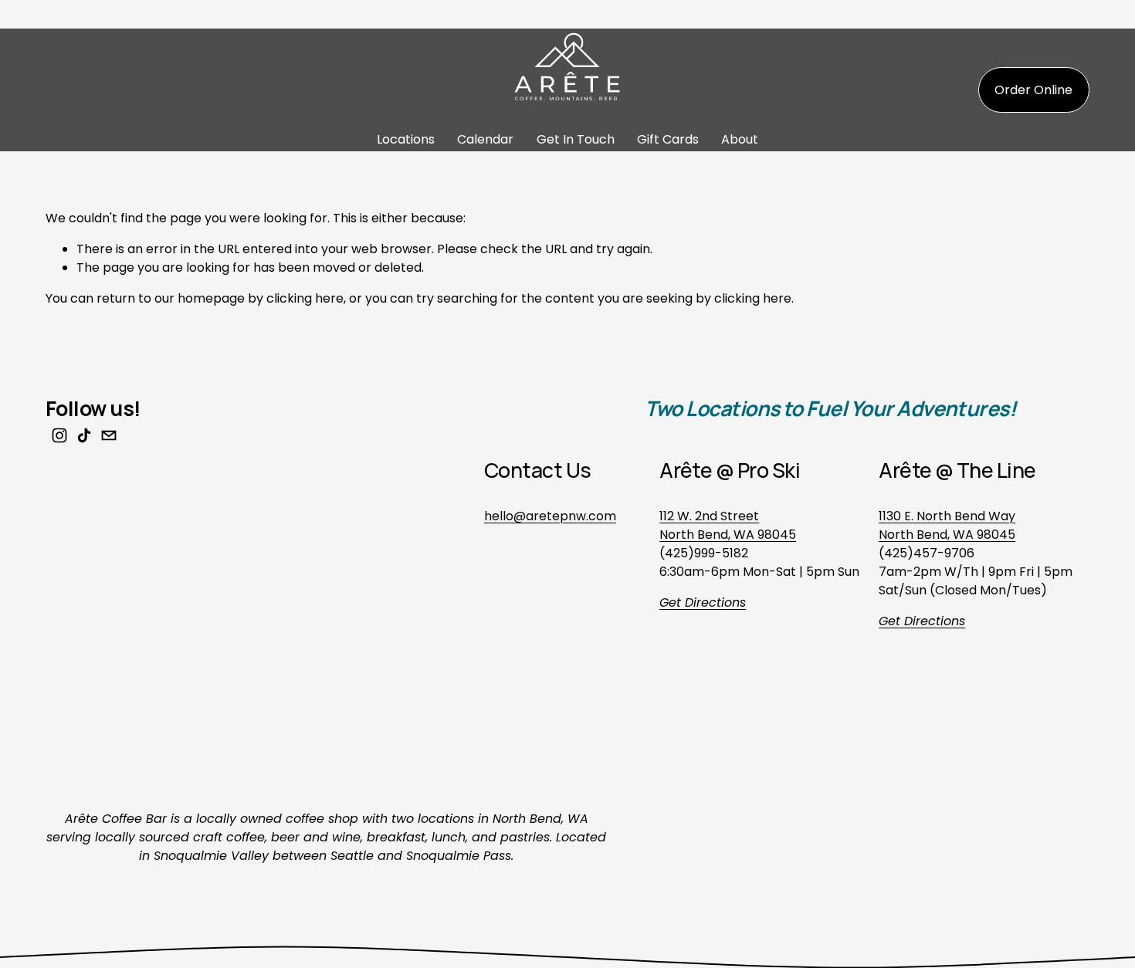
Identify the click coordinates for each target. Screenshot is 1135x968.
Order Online (1033, 90)
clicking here (305, 298)
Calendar (485, 139)
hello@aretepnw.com (550, 516)
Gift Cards (668, 139)
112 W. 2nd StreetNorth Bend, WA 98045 (727, 525)
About (739, 139)
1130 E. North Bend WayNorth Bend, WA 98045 (947, 525)
